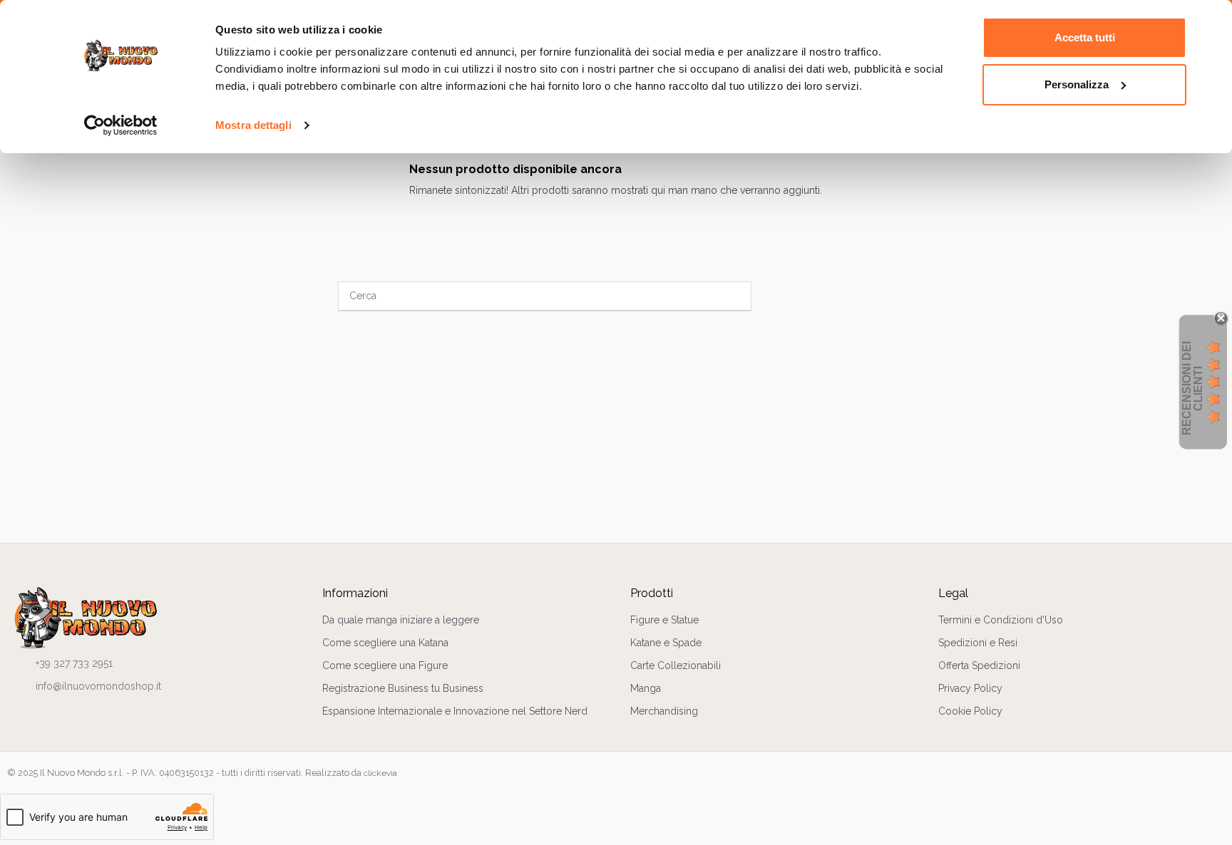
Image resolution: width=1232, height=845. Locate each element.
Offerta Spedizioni (979, 665)
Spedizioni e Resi (977, 642)
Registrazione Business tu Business (402, 688)
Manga (645, 688)
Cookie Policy (970, 711)
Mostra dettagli (253, 125)
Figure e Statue (664, 620)
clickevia (380, 773)
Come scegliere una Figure (385, 665)
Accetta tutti (1084, 37)
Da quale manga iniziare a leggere (400, 620)
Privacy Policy (970, 688)
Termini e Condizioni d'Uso (1000, 620)
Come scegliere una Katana (385, 642)
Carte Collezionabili (675, 665)
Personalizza (1076, 84)
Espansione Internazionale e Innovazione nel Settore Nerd (454, 711)
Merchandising (664, 711)
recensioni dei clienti (1192, 388)
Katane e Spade (666, 642)
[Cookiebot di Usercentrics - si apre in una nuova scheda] (120, 125)
